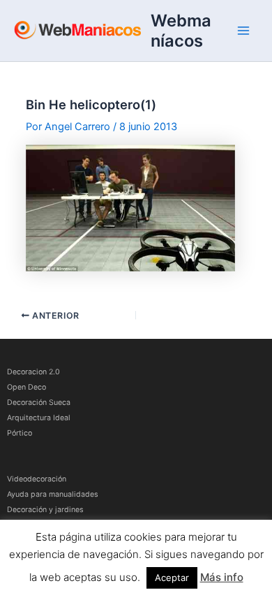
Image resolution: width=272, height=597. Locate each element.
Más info (221, 577)
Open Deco (26, 387)
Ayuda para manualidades (52, 494)
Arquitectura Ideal (38, 417)
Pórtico (19, 433)
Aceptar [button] (172, 577)
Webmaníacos (181, 30)
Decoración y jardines (45, 509)
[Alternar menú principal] (243, 30)
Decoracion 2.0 (33, 371)
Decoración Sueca (38, 402)
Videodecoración (36, 479)
